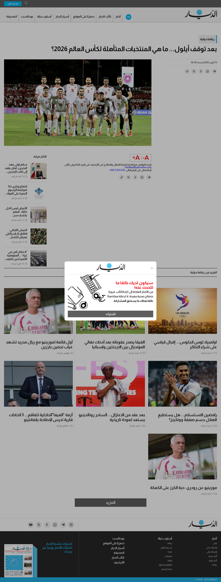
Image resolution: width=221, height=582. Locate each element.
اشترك (111, 314)
